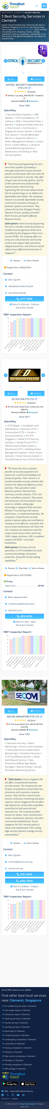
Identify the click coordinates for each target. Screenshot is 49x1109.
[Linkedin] (23, 1095)
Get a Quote (14, 279)
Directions (33, 101)
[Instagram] (13, 1095)
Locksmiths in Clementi (15, 1043)
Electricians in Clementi (15, 1031)
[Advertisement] (24, 962)
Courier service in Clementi (16, 1023)
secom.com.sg (15, 868)
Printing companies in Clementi (18, 1064)
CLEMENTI (18, 13)
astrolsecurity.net (17, 292)
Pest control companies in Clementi (20, 1056)
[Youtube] (18, 1095)
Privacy (6, 1099)
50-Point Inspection (24, 29)
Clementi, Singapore (25, 1000)
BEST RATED (6, 13)
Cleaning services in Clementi (17, 1018)
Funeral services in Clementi (17, 1035)
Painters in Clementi (13, 1052)
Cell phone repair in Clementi (17, 1014)
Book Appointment (17, 597)
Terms (15, 1099)
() (31, 91)
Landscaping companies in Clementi (20, 1039)
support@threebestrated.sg (21, 1091)
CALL (12, 79)
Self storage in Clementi (15, 1069)
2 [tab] (25, 72)
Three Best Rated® (27, 1104)
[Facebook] (3, 1095)
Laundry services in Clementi (17, 1027)
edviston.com (15, 610)
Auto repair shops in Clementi (17, 1010)
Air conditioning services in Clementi (20, 1006)
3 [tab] (25, 387)
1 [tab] (23, 72)
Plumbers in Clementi (14, 1060)
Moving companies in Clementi (18, 1048)
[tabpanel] (24, 62)
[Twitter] (8, 1095)
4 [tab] (27, 387)
